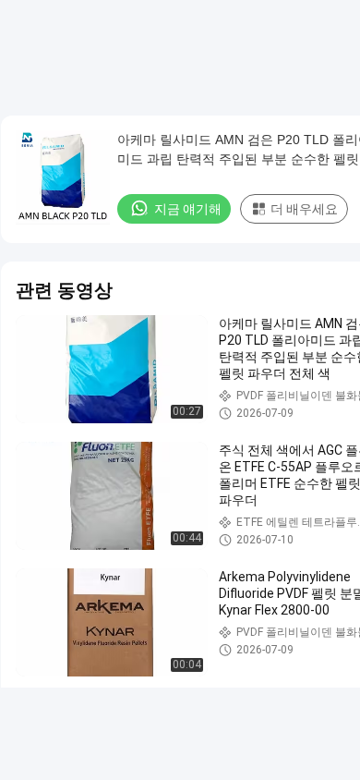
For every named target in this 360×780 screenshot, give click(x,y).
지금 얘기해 (188, 208)
